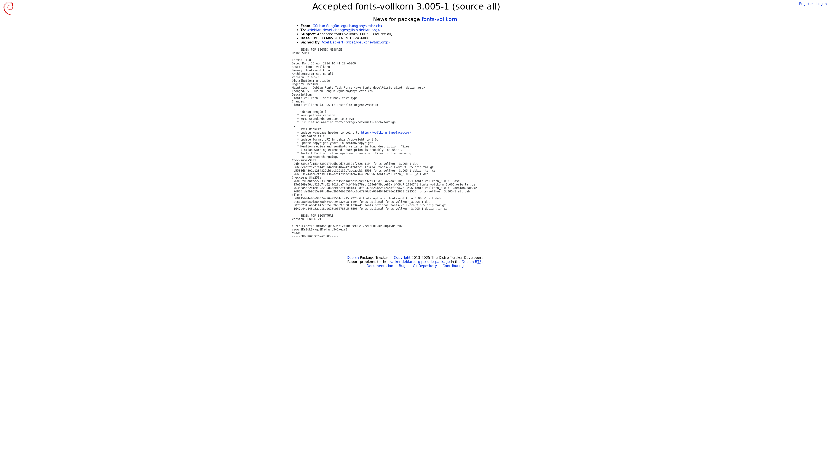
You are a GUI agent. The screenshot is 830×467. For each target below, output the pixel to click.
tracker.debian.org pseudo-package (419, 262)
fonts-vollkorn (439, 19)
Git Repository (425, 266)
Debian (353, 258)
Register (806, 4)
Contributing (453, 266)
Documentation (380, 266)
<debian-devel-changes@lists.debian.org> (343, 30)
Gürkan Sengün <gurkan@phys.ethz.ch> (348, 26)
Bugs (403, 266)
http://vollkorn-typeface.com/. (387, 132)
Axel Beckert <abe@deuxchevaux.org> (356, 42)
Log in (821, 4)
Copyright (402, 258)
